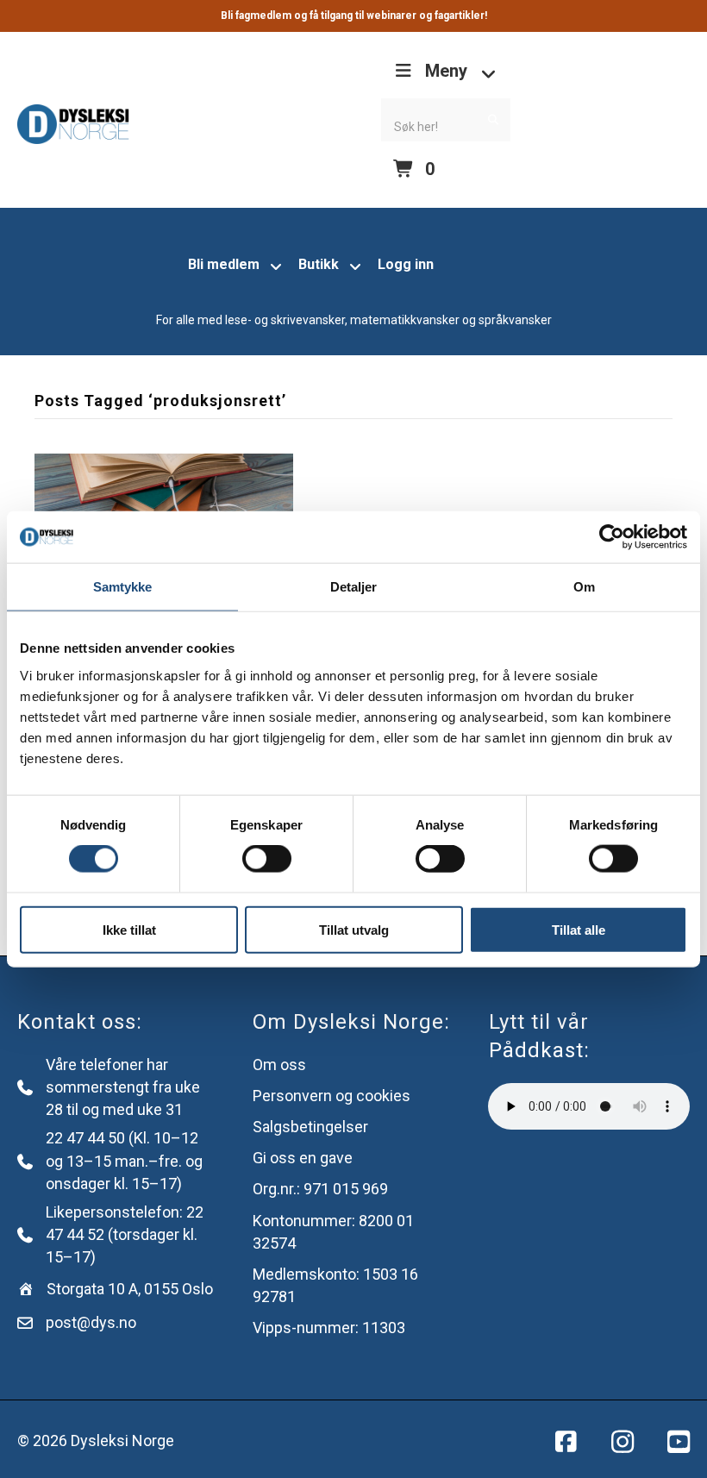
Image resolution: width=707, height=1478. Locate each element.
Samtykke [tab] (123, 586)
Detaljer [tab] (354, 586)
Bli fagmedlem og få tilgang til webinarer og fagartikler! (354, 15)
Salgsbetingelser (310, 1127)
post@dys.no (91, 1322)
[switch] (266, 859)
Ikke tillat (129, 929)
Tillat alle (578, 929)
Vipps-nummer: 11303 (329, 1327)
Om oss (279, 1064)
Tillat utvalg (354, 929)
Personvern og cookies (331, 1096)
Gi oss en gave (303, 1158)
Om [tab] (584, 586)
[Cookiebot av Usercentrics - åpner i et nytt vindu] (611, 537)
